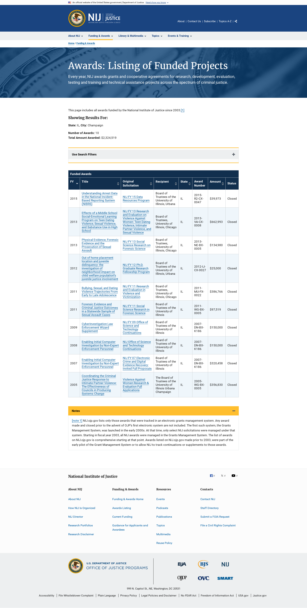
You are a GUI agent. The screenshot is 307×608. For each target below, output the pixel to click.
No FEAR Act (188, 595)
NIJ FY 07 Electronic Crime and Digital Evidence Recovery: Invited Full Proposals (137, 363)
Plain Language (107, 595)
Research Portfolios (80, 525)
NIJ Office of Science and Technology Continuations (137, 345)
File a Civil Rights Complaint (218, 525)
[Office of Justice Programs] (77, 18)
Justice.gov (259, 595)
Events (160, 499)
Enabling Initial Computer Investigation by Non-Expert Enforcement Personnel (100, 345)
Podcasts (162, 508)
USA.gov (243, 595)
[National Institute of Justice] (225, 567)
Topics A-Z (225, 21)
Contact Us (194, 21)
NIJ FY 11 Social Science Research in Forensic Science (136, 309)
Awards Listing (121, 508)
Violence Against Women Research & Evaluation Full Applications (136, 385)
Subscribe (210, 21)
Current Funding (122, 516)
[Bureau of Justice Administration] (182, 567)
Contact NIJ (207, 499)
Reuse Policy (164, 543)
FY (74, 183)
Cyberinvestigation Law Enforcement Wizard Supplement (97, 327)
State (184, 181)
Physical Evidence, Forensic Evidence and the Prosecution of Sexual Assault (100, 245)
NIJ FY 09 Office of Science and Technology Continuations (135, 327)
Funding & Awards (85, 43)
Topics (160, 525)
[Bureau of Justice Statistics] (203, 569)
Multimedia (163, 534)
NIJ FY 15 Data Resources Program (136, 198)
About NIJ (74, 499)
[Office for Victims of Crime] (203, 580)
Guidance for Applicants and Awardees (130, 527)
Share (239, 23)
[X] (224, 478)
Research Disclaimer (81, 534)
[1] (182, 110)
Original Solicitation (131, 183)
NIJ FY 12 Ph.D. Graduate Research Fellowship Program (136, 268)
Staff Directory (209, 508)
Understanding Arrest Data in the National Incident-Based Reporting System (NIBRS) (99, 198)
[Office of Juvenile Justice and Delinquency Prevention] (182, 581)
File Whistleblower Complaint (76, 595)
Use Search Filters (84, 154)
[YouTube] (235, 478)
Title (85, 181)
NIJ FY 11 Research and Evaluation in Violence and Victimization (136, 291)
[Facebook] (214, 478)
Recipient (162, 181)
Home (71, 43)
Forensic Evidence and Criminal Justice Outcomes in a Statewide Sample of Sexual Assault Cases (100, 309)
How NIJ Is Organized (81, 508)
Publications (164, 516)
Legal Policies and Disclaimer (158, 595)
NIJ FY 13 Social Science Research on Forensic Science (136, 245)
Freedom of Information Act (217, 595)
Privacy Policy (128, 595)
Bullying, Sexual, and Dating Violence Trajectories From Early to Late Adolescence (100, 291)
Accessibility (46, 595)
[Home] (104, 18)
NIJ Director (75, 516)
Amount (215, 181)
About (181, 21)
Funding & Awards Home (127, 499)
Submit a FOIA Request (214, 516)
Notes (76, 411)
